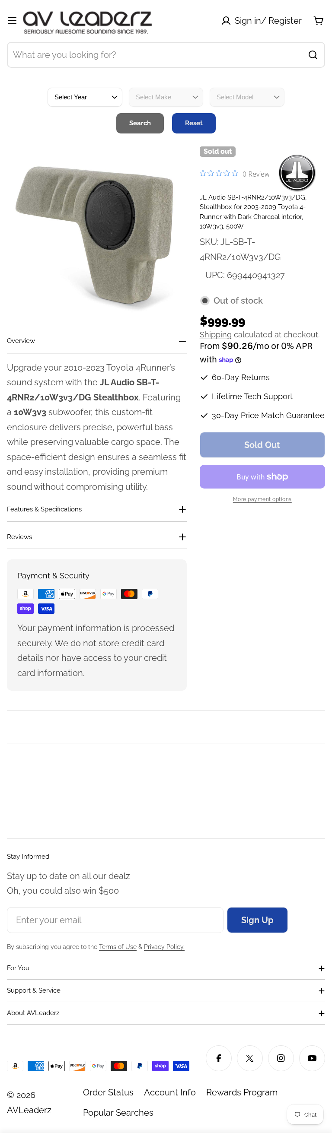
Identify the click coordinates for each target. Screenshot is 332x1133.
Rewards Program (242, 1092)
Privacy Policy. (164, 946)
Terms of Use (118, 946)
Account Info (170, 1092)
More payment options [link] (262, 499)
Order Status (108, 1092)
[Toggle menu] (12, 21)
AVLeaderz (29, 1110)
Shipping (216, 334)
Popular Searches (118, 1113)
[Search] (313, 55)
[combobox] (166, 55)
